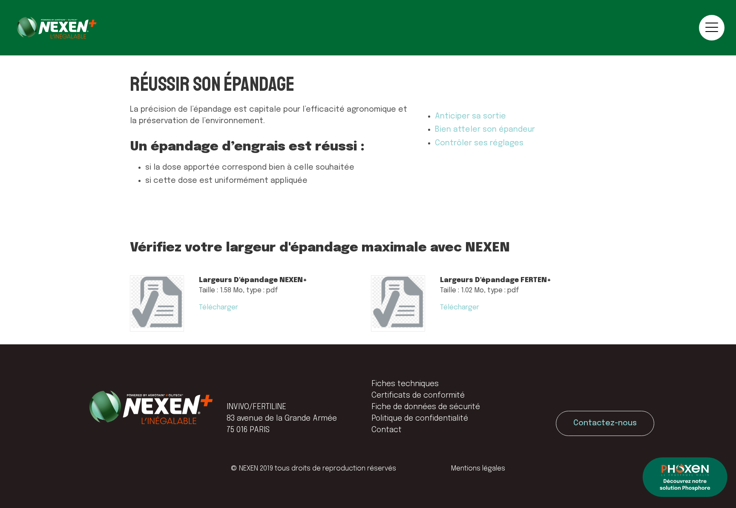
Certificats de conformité (418, 395)
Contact (386, 430)
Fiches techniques (405, 384)
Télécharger (218, 307)
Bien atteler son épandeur (485, 129)
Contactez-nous (605, 423)
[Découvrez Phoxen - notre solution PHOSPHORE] (684, 478)
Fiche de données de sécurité (425, 407)
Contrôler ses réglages (479, 143)
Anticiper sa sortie (470, 116)
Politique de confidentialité (419, 418)
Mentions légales (478, 468)
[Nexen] (56, 28)
